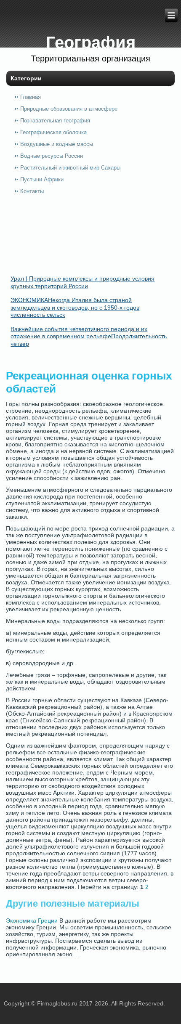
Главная (30, 97)
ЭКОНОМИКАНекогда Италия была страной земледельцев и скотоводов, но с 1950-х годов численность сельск (75, 307)
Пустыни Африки (42, 179)
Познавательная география (55, 120)
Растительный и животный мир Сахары (70, 167)
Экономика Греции (32, 920)
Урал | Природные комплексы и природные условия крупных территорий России (82, 282)
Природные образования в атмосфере (68, 109)
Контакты (32, 191)
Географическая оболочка (53, 132)
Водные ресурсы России (51, 156)
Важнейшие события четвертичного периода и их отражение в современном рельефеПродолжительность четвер (89, 336)
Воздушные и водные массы (56, 144)
